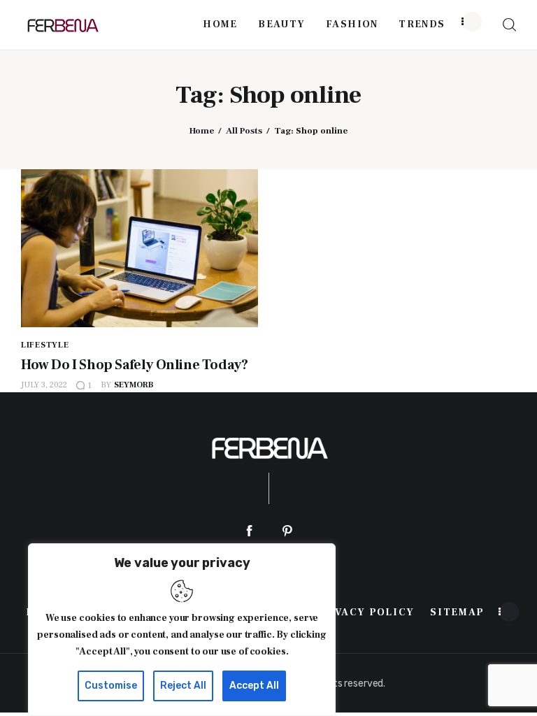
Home (201, 130)
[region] (182, 629)
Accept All (254, 686)
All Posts (244, 130)
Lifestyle (45, 345)
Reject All (183, 686)
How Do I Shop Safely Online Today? (134, 365)
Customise (111, 686)
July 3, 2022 (44, 385)
